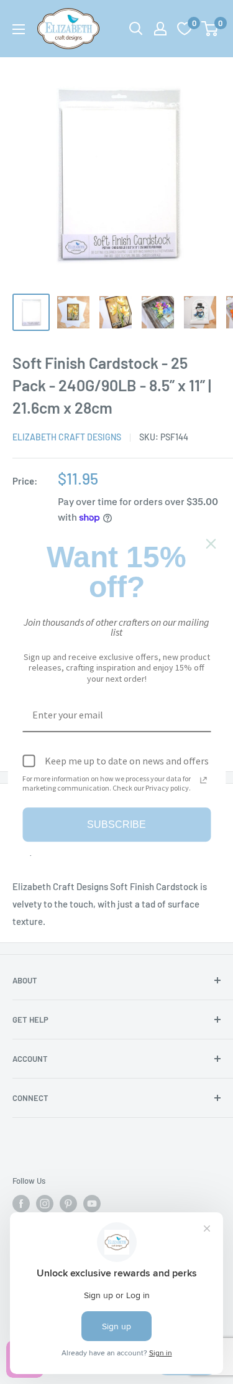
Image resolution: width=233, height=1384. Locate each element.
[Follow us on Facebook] (21, 1203)
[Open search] (136, 28)
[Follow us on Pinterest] (68, 1203)
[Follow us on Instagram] (44, 1203)
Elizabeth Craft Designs (66, 437)
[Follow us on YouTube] (92, 1203)
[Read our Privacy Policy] (203, 780)
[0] (210, 28)
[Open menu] (18, 29)
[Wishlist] (184, 28)
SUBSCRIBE (116, 824)
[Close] (211, 544)
